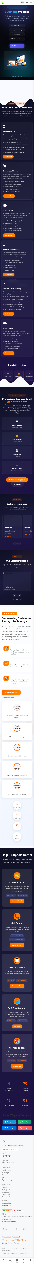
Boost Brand (8, 313)
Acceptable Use (19, 1256)
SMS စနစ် (4, 1187)
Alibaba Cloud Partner (11, 1149)
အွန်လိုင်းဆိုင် (5, 1172)
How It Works (9, 353)
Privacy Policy (5, 1253)
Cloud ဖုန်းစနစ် (6, 1197)
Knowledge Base (7, 1205)
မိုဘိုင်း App (5, 1177)
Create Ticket (17, 901)
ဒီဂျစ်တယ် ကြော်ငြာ (7, 1180)
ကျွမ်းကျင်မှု (5, 1160)
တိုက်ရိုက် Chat (6, 1194)
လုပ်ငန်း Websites (6, 1170)
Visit (19, 577)
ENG (22, 2)
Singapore (26, 1128)
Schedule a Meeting (11, 692)
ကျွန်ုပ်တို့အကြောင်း (7, 1155)
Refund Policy (27, 1256)
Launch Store (9, 196)
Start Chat (17, 1026)
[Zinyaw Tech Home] (2, 2)
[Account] (27, 2)
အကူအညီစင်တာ (6, 1203)
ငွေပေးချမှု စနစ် (6, 1189)
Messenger (10, 1128)
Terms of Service (14, 1253)
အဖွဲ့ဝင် (4, 1158)
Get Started (8, 156)
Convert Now (9, 274)
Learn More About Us (9, 698)
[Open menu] (31, 2)
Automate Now (9, 235)
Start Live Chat (17, 986)
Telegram (10, 1122)
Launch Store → (17, 49)
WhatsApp (25, 1122)
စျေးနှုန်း (18, 484)
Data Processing (6, 1256)
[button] (12, 76)
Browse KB (17, 1066)
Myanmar (7, 1210)
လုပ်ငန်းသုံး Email (6, 1192)
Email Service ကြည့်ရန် (18, 479)
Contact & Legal (24, 1253)
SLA (13, 1256)
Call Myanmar (17, 945)
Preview (21, 534)
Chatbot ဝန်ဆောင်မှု (7, 1175)
